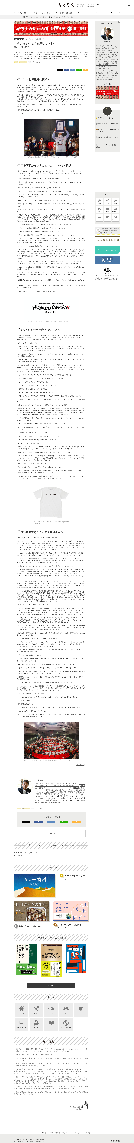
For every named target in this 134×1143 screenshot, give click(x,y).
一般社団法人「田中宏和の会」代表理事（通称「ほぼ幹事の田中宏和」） (106, 48)
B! (72, 69)
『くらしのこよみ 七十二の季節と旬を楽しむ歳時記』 (61, 798)
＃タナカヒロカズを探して (35, 39)
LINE (79, 69)
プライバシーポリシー (67, 1133)
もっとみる (51, 985)
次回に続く (80, 765)
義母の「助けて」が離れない (30, 926)
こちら (118, 279)
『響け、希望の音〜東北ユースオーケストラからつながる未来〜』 (106, 64)
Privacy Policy (79, 1133)
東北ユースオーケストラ (106, 56)
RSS (43, 1133)
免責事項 (57, 1133)
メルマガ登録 (49, 1133)
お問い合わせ (88, 1133)
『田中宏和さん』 (65, 796)
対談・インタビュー (43, 13)
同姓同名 (37, 62)
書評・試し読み (67, 13)
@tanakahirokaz (56, 802)
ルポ (30, 61)
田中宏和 (25, 47)
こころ (16, 61)
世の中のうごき (23, 61)
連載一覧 (22, 13)
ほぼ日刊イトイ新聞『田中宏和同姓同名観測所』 (66, 792)
